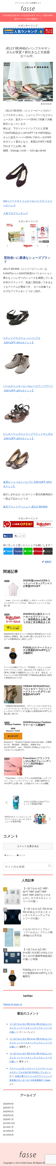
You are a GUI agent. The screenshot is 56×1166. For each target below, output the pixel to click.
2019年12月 (9, 1123)
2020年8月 (8, 1103)
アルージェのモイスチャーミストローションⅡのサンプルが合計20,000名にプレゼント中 (31, 1072)
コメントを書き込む (28, 846)
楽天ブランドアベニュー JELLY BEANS (25, 506)
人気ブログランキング (15, 213)
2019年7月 (8, 1126)
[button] (49, 866)
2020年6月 (8, 1111)
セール (9, 535)
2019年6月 (8, 1130)
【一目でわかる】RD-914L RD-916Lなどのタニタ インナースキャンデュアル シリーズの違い (30, 1027)
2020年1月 (8, 1119)
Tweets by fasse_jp (12, 1004)
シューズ (21, 535)
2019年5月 (8, 1134)
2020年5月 (8, 1115)
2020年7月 (8, 1107)
